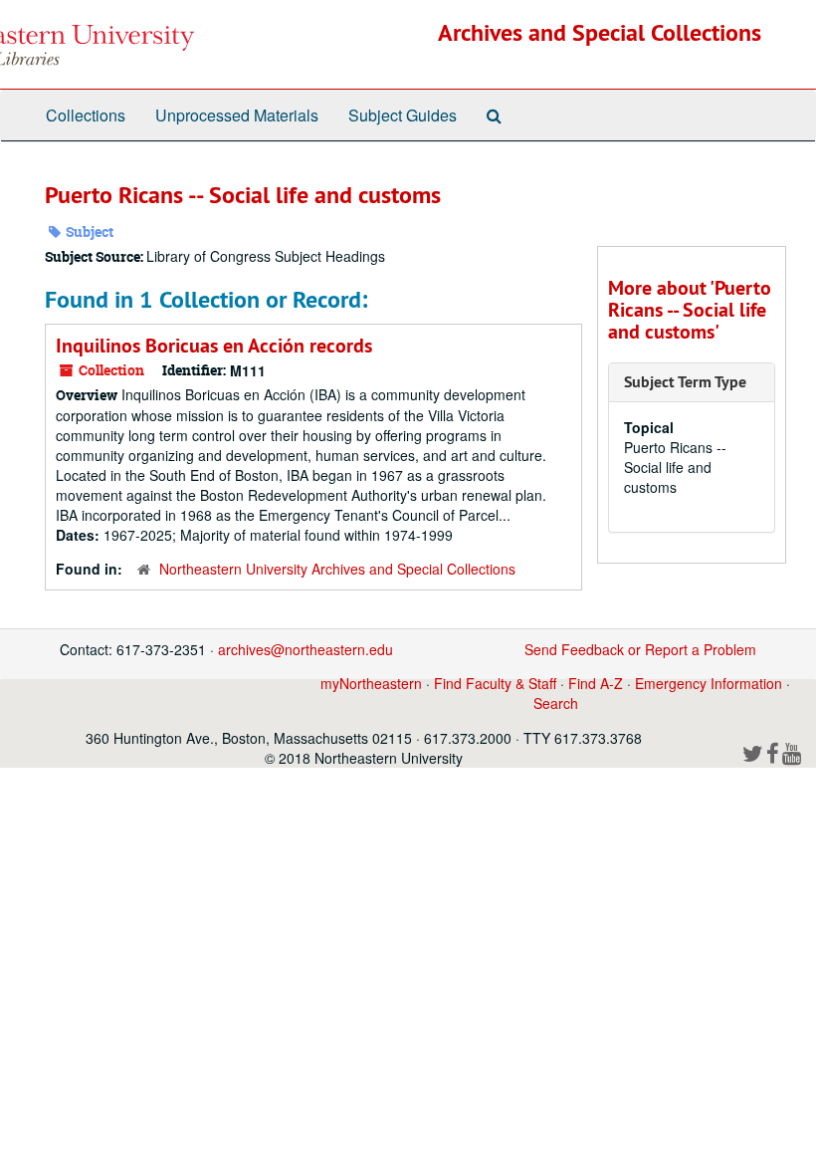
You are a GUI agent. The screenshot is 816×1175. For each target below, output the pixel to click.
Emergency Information (708, 683)
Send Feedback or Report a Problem (640, 649)
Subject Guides (402, 115)
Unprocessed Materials (236, 115)
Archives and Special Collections (599, 32)
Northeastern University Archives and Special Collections (337, 569)
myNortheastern (371, 683)
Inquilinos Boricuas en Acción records (214, 345)
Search (555, 703)
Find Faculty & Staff (495, 683)
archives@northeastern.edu (305, 649)
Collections (85, 115)
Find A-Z (595, 683)
